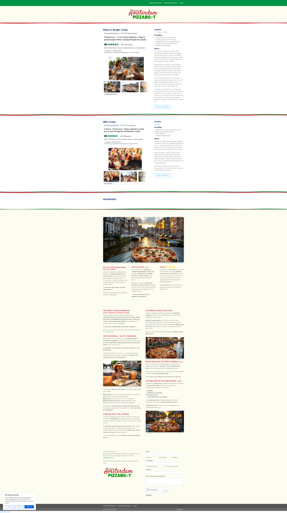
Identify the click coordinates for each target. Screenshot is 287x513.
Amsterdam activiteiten (170, 3)
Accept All (29, 506)
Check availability (162, 107)
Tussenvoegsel (162, 457)
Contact (181, 3)
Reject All (19, 506)
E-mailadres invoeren (151, 466)
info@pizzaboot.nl (108, 457)
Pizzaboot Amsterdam (155, 3)
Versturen (148, 495)
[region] (19, 501)
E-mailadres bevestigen (171, 466)
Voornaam (148, 457)
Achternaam (175, 457)
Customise (9, 506)
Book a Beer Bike (5, 512)
